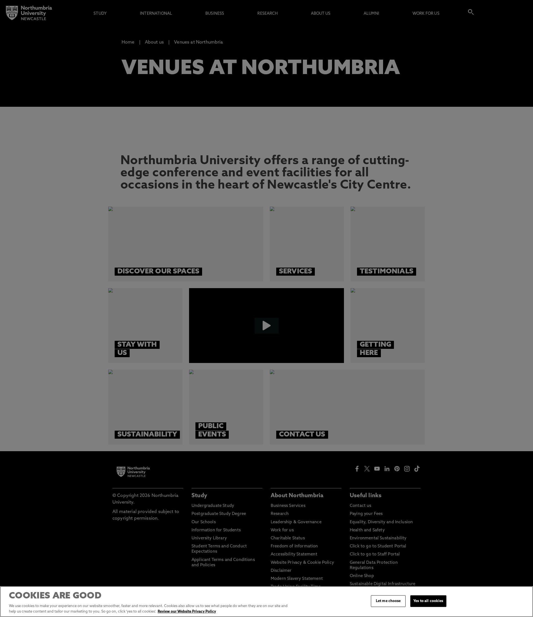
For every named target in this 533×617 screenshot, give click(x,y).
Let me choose (388, 601)
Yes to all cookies (428, 601)
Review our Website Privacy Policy (187, 611)
